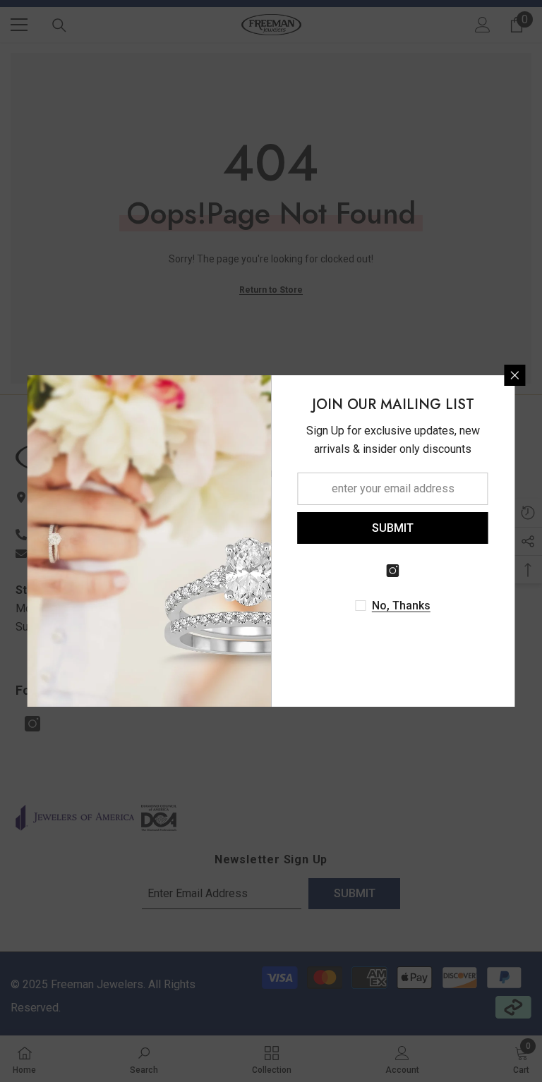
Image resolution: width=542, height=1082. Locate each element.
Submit (393, 528)
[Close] (515, 375)
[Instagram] (393, 570)
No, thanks (401, 605)
